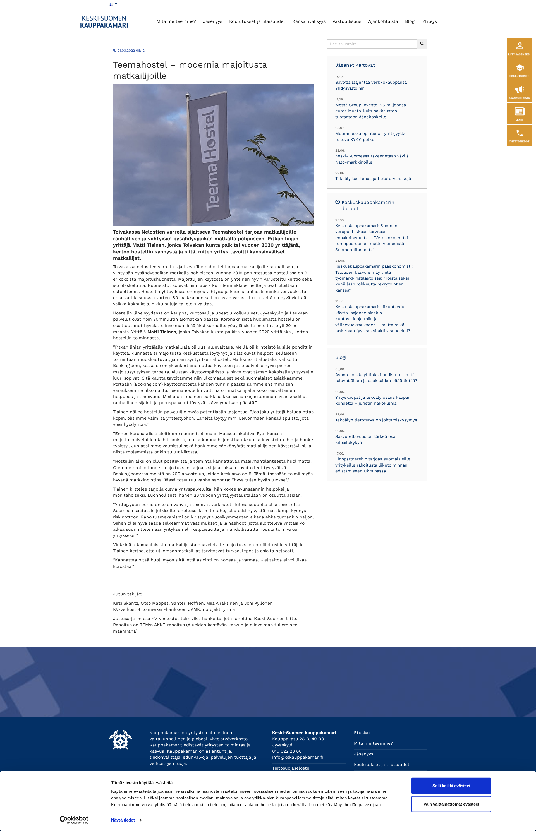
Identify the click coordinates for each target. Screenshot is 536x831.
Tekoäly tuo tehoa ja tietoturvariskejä (373, 178)
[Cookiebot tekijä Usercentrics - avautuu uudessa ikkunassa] (74, 820)
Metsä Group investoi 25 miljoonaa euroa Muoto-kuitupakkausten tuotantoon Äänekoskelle (370, 110)
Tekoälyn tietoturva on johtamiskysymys (376, 419)
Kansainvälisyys (309, 21)
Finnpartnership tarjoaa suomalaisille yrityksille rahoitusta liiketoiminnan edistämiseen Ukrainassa (372, 465)
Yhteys (430, 21)
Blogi (410, 21)
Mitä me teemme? (176, 21)
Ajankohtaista (383, 21)
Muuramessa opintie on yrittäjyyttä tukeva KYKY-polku (370, 136)
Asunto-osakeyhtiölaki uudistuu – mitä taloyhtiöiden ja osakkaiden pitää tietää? (376, 377)
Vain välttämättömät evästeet (451, 803)
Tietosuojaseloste (290, 768)
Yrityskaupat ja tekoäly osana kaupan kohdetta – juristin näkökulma (372, 400)
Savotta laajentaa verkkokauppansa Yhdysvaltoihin (371, 85)
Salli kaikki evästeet (451, 785)
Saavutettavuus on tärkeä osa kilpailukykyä (365, 439)
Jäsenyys (212, 21)
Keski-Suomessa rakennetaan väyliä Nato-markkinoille (372, 158)
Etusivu (362, 732)
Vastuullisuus (346, 21)
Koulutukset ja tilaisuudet (257, 21)
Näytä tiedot (123, 820)
